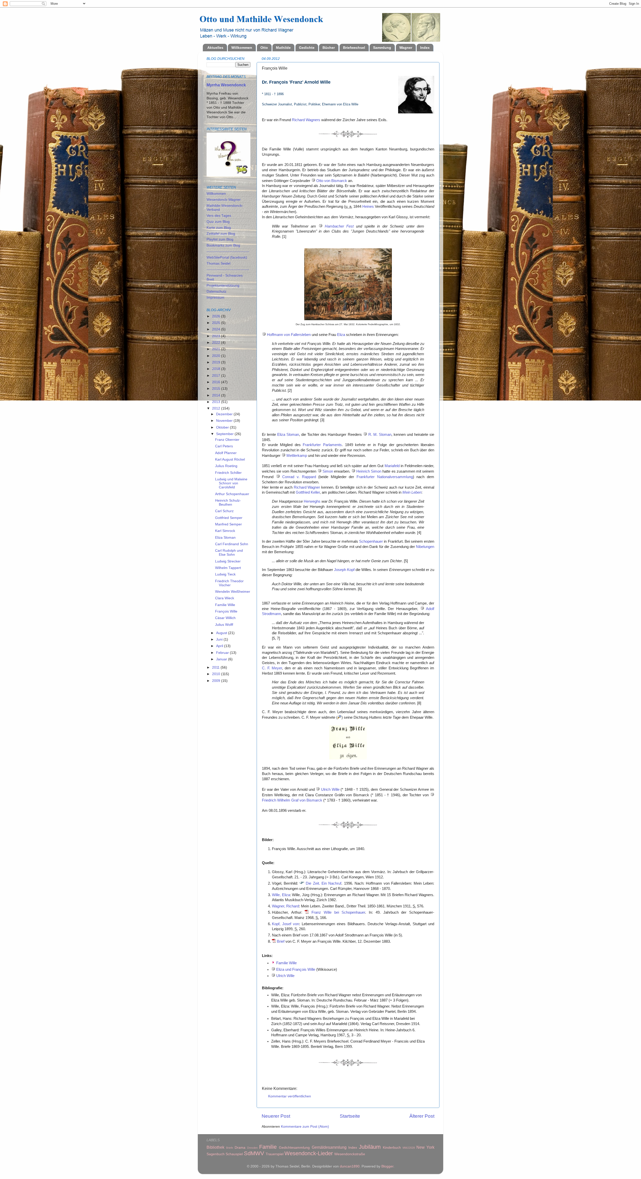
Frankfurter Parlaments (322, 445)
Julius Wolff (224, 625)
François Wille (226, 611)
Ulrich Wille (330, 790)
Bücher (329, 48)
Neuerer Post (276, 1116)
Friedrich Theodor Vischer (229, 583)
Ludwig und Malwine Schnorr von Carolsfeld (231, 483)
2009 (216, 681)
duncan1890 (350, 1166)
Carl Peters (224, 446)
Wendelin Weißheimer (232, 592)
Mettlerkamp (296, 456)
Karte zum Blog (219, 228)
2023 (216, 336)
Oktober (223, 427)
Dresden (252, 1147)
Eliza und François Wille (295, 969)
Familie (268, 1147)
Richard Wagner (307, 487)
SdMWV (254, 1153)
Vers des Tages (219, 216)
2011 (216, 667)
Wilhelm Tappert (228, 568)
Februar (223, 653)
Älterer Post (421, 1116)
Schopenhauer (371, 541)
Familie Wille (286, 963)
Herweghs (312, 501)
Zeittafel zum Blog (221, 234)
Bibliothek (215, 1147)
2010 (216, 674)
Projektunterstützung (223, 285)
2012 (216, 408)
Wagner (405, 48)
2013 (216, 402)
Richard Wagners (306, 120)
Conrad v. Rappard (299, 477)
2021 (216, 349)
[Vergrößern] (340, 717)
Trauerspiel (274, 1154)
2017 (216, 375)
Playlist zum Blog (220, 239)
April (220, 646)
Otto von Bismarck (331, 181)
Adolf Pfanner (226, 453)
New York (425, 1147)
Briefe (229, 1147)
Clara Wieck (224, 598)
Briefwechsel (354, 48)
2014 (216, 395)
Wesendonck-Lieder (308, 1153)
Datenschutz (216, 291)
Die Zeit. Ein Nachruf (323, 883)
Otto (264, 48)
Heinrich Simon (368, 471)
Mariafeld (392, 466)
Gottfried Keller (308, 492)
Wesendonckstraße (349, 1154)
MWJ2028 (409, 1147)
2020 (216, 356)
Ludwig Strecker (228, 561)
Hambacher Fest (339, 226)
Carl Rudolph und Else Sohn (229, 552)
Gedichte (306, 48)
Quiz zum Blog (218, 222)
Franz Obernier (227, 440)
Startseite (350, 1116)
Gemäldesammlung (329, 1147)
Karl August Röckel (230, 459)
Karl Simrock (225, 531)
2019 (216, 362)
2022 (216, 342)
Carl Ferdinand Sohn (231, 544)
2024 (216, 329)
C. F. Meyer (272, 668)
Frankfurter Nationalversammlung (385, 477)
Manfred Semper (228, 524)
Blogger (387, 1166)
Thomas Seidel (218, 263)
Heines (368, 207)
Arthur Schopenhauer (232, 494)
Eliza (341, 335)
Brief (280, 941)
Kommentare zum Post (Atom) (305, 1126)
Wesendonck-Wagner (224, 200)
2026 (216, 316)
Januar (222, 659)
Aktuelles (215, 48)
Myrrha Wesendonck (226, 85)
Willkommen (241, 48)
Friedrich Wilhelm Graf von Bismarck (292, 800)
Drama (240, 1147)
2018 (216, 369)
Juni (220, 639)
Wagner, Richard (285, 906)
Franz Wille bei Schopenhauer (338, 912)
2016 (216, 382)
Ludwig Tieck (225, 574)
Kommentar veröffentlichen (289, 1096)
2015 (216, 388)
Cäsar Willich (225, 618)
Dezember (225, 414)
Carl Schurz (224, 511)
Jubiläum (370, 1147)
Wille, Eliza (281, 895)
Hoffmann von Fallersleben (289, 335)
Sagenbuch (216, 1154)
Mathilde (283, 48)
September (225, 434)
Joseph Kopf (344, 570)
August (222, 633)
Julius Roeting (226, 466)
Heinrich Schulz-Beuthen (228, 502)
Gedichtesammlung (294, 1147)
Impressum (215, 297)
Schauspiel (234, 1154)
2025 (216, 323)
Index (425, 48)
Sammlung (382, 48)
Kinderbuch (392, 1147)
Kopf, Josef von (285, 924)
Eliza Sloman (288, 435)
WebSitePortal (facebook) (227, 257)
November (225, 421)
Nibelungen (425, 547)
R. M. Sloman (379, 435)
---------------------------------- (228, 251)
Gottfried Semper (228, 518)
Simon (328, 471)
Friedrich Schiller (228, 473)
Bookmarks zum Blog (223, 245)
